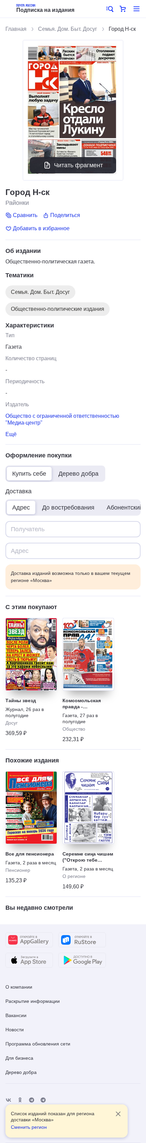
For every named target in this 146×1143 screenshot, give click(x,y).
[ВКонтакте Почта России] (8, 1100)
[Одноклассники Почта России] (20, 1100)
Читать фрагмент (78, 165)
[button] (109, 9)
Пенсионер (17, 870)
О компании (18, 987)
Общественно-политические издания (57, 309)
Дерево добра (21, 1072)
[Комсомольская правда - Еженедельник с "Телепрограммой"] (88, 654)
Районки (17, 202)
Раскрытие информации (32, 1001)
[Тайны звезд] (31, 654)
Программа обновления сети (37, 1044)
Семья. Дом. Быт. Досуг (67, 29)
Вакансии (15, 1015)
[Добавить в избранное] (49, 625)
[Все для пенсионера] (31, 807)
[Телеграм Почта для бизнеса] (43, 1100)
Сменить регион (29, 1127)
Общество (73, 729)
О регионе (74, 876)
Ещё (11, 434)
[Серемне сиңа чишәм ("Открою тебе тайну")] (88, 807)
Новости (14, 1029)
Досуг (11, 723)
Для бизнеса (19, 1058)
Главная (15, 29)
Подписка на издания (45, 10)
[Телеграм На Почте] (31, 1100)
